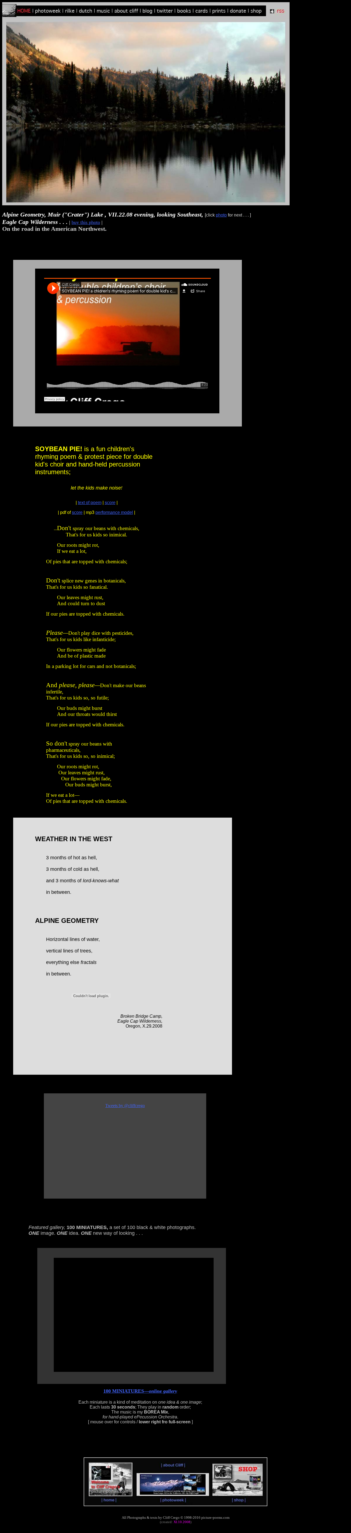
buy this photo (86, 222)
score (110, 502)
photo (221, 215)
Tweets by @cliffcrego (125, 1105)
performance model (114, 512)
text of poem (89, 502)
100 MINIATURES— (140, 1391)
